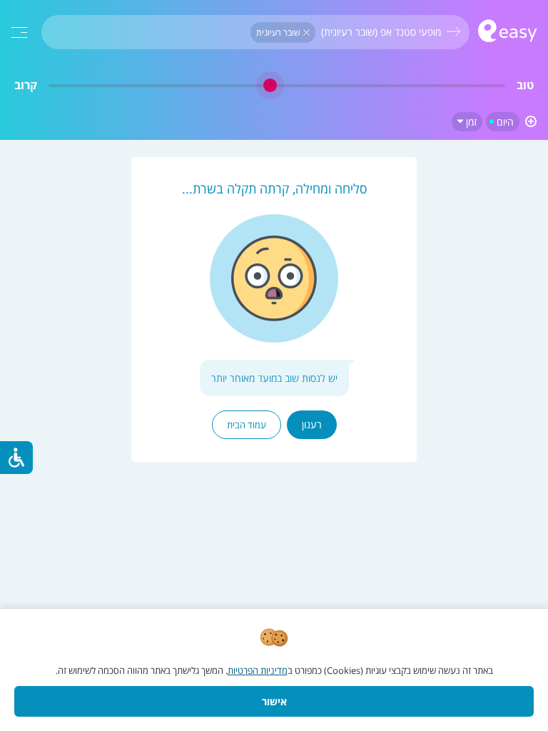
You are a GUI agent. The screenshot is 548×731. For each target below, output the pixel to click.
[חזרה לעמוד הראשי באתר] (507, 32)
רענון (312, 424)
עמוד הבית (246, 424)
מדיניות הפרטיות (258, 670)
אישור (274, 701)
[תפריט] (19, 32)
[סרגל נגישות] (16, 457)
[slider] (277, 85)
